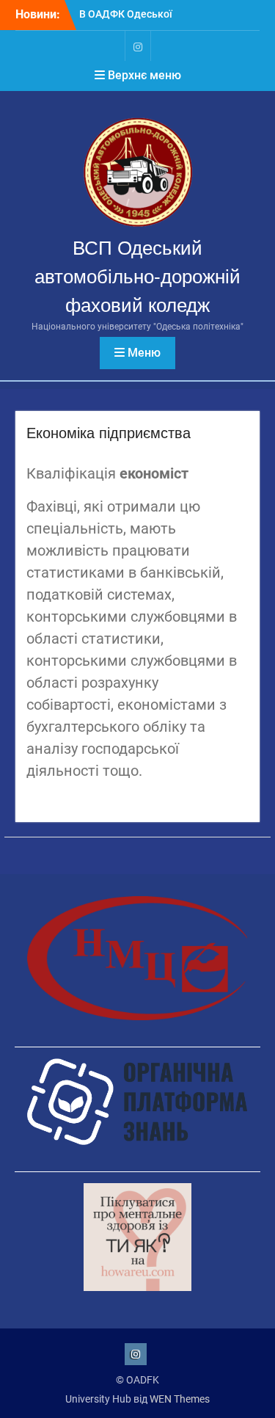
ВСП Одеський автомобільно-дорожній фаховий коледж (137, 276)
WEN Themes (180, 1399)
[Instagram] (138, 46)
